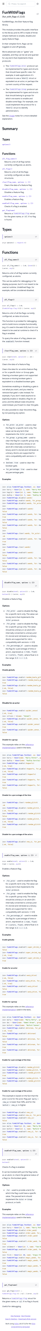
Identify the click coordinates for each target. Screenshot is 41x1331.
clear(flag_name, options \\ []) (16, 182)
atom (30, 265)
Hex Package (15, 1316)
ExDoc (16, 1324)
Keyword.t (21, 243)
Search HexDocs (11, 1319)
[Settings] (37, 4)
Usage (12, 115)
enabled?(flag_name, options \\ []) (17, 203)
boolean (5, 594)
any (10, 268)
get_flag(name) (8, 210)
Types (6, 139)
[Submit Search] (9, 4)
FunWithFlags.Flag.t (10, 308)
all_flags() (7, 169)
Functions (8, 153)
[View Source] (36, 237)
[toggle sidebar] (3, 3)
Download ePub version (27, 1319)
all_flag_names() (9, 159)
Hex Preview (25, 1316)
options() (6, 144)
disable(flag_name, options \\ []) (17, 189)
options (21, 357)
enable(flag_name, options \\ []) (16, 196)
